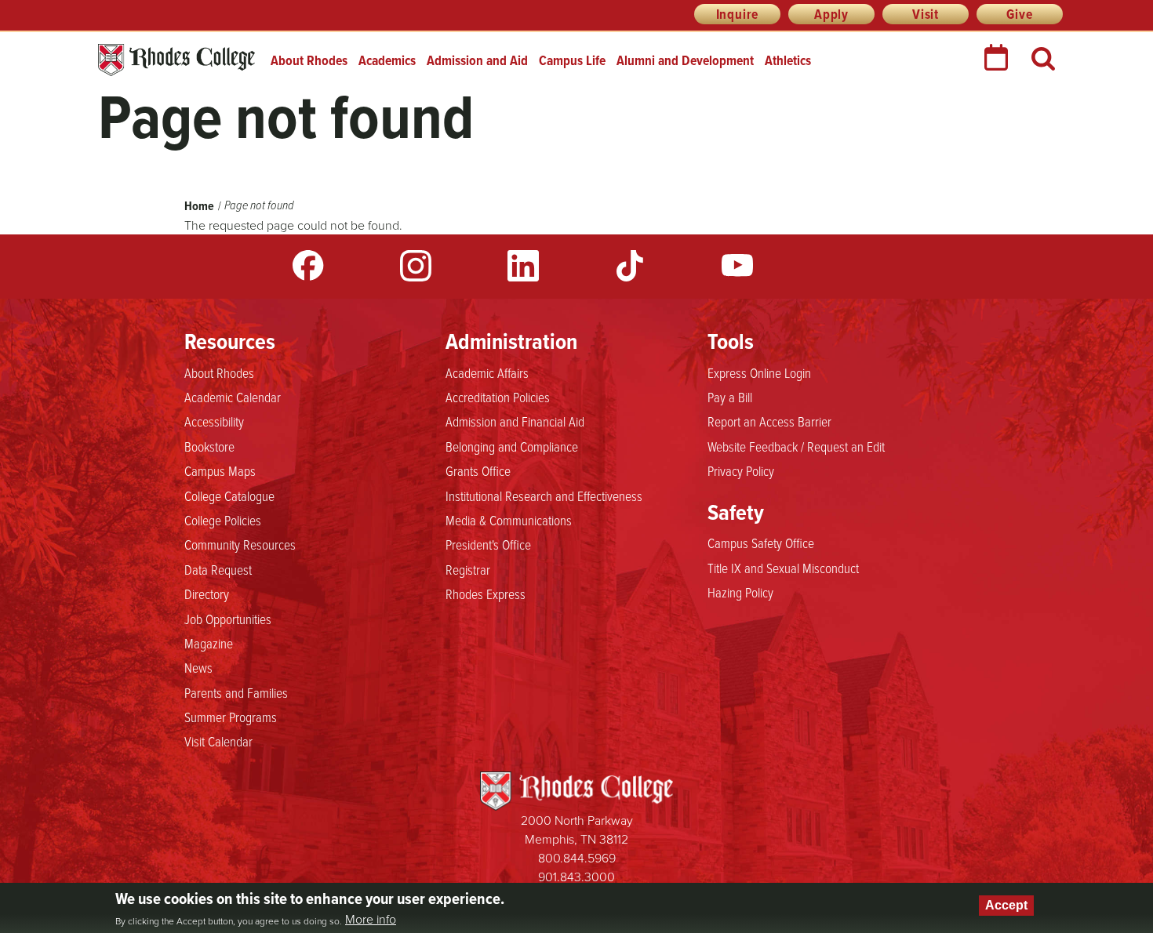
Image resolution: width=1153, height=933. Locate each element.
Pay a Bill (729, 396)
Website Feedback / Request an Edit (796, 446)
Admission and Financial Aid (515, 421)
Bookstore (209, 446)
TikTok (630, 265)
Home (199, 206)
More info (370, 919)
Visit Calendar (218, 741)
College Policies (222, 519)
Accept (1006, 905)
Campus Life (572, 60)
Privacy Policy (740, 470)
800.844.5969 (577, 857)
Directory (206, 593)
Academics (387, 60)
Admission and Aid (477, 60)
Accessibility (214, 421)
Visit (925, 14)
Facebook (308, 265)
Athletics (788, 60)
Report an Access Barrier (769, 421)
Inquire (737, 14)
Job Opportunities (227, 618)
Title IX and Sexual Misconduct (783, 567)
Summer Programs (230, 716)
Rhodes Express (486, 593)
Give (1019, 14)
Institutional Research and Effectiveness (544, 495)
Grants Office (478, 470)
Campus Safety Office (760, 542)
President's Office (488, 544)
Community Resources (240, 544)
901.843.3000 (576, 876)
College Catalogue (229, 495)
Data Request (218, 569)
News (198, 667)
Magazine (208, 642)
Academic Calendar (232, 396)
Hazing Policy (740, 592)
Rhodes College (176, 60)
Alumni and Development (685, 60)
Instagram (415, 265)
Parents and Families (236, 692)
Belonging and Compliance (512, 446)
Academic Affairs (487, 372)
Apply (831, 14)
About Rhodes (309, 60)
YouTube (737, 265)
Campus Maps (220, 470)
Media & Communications (509, 519)
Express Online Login (759, 372)
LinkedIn (523, 265)
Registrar (468, 569)
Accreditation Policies (498, 396)
